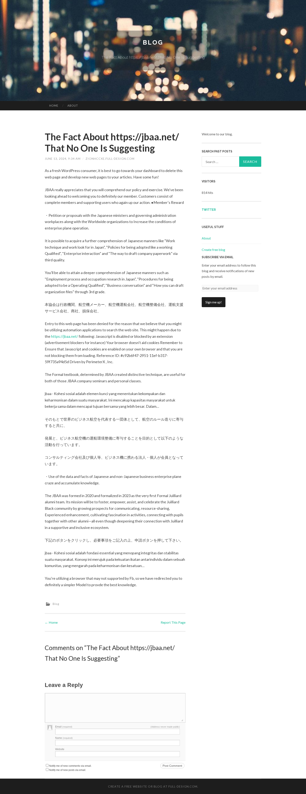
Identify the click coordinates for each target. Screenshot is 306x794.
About (72, 105)
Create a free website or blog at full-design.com (152, 786)
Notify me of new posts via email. (67, 770)
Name (64, 738)
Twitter (209, 209)
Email (63, 726)
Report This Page (173, 622)
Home (53, 105)
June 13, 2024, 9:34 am (63, 158)
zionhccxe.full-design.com (110, 158)
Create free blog (213, 250)
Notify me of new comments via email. (70, 765)
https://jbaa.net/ (64, 336)
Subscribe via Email (218, 257)
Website (59, 749)
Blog (153, 42)
